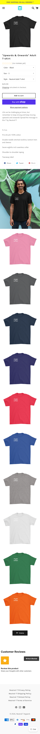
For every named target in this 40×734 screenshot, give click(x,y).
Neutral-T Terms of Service (20, 700)
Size (5, 73)
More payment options (19, 107)
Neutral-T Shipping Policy (20, 694)
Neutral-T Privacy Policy (20, 690)
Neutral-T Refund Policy (20, 697)
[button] (14, 63)
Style (5, 79)
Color (6, 67)
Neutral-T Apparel (23, 714)
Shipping (5, 87)
